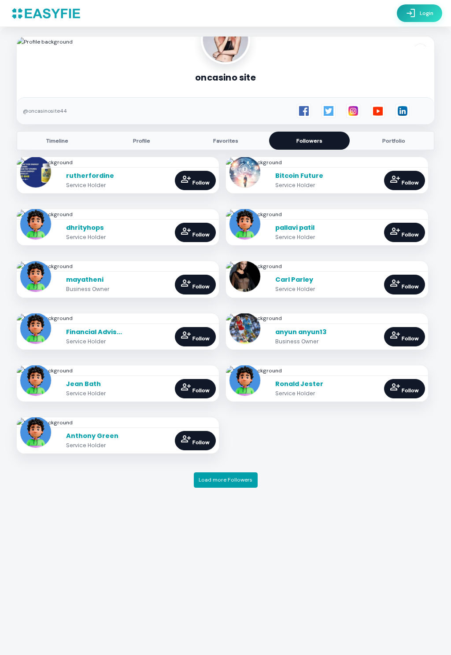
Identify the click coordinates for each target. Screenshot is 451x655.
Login (419, 13)
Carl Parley (294, 279)
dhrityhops (85, 227)
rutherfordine (90, 175)
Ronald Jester (299, 383)
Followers (309, 140)
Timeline (57, 140)
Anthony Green (92, 435)
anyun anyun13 (301, 332)
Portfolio (393, 140)
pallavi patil (294, 227)
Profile (141, 140)
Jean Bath (83, 383)
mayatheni (85, 279)
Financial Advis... (94, 332)
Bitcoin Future (299, 175)
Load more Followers (225, 479)
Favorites (225, 140)
